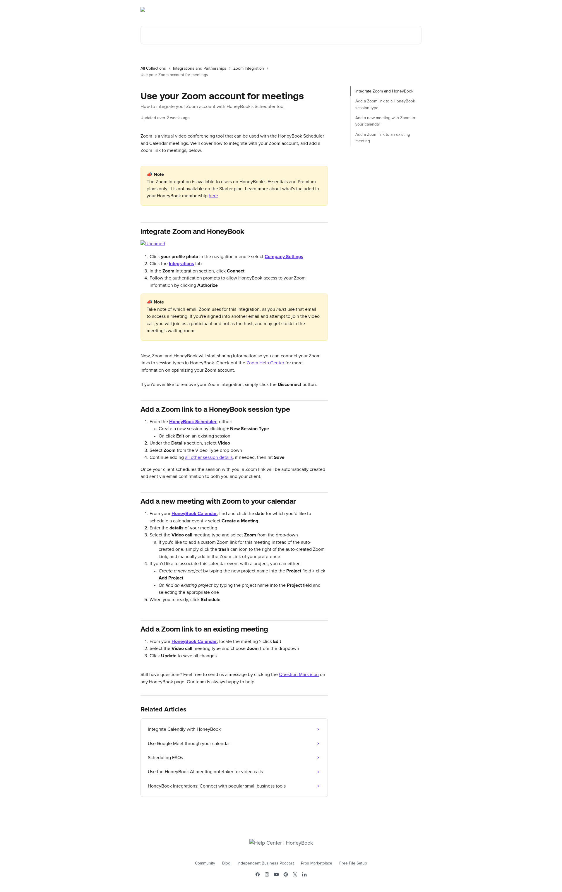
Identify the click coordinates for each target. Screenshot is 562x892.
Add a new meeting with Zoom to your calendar (385, 121)
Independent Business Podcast (265, 863)
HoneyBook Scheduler (193, 421)
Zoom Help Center (265, 363)
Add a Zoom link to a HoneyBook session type (385, 104)
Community (205, 863)
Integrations (181, 263)
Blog (226, 863)
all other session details (209, 457)
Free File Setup (353, 863)
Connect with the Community (390, 9)
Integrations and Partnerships (199, 68)
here (213, 195)
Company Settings (284, 256)
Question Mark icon (299, 674)
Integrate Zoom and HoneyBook (384, 91)
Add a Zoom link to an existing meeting (382, 138)
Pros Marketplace (316, 863)
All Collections (153, 68)
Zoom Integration (248, 68)
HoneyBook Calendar (194, 513)
